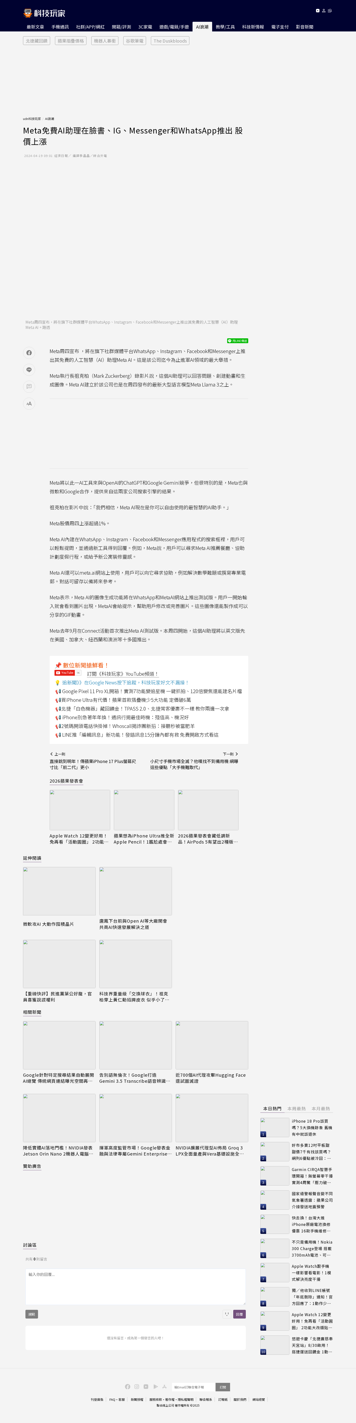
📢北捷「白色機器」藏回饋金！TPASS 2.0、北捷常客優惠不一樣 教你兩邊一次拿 (142, 708)
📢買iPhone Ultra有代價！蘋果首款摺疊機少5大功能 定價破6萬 (123, 699)
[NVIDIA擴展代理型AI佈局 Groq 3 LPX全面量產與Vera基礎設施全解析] (212, 1118)
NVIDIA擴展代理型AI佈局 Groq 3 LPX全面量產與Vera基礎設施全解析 (210, 1151)
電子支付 (280, 26)
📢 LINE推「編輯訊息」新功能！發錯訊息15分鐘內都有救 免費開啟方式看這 (137, 734)
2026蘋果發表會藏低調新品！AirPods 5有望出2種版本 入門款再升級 (208, 839)
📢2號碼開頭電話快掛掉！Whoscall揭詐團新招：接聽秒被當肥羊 (125, 725)
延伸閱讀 (32, 858)
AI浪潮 (202, 26)
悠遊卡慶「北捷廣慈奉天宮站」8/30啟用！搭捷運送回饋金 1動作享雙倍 (312, 1345)
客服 (121, 1399)
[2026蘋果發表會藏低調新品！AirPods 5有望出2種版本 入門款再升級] (208, 810)
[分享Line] (29, 370)
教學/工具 (225, 26)
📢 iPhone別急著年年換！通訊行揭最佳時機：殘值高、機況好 (122, 717)
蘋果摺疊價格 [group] (71, 40)
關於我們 (240, 1399)
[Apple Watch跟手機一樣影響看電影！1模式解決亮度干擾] (274, 1272)
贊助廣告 (32, 1166)
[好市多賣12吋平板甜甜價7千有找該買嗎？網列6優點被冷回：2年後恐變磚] (274, 1151)
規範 (31, 1314)
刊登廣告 (97, 1399)
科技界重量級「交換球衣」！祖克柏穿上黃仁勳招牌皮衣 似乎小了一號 (134, 997)
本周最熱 (296, 1108)
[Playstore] (154, 1386)
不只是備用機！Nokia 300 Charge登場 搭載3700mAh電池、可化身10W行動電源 (312, 1248)
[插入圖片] (227, 1314)
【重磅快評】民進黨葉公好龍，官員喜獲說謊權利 (57, 997)
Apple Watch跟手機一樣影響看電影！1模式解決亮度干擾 (311, 1272)
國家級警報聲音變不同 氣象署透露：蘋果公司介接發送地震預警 (312, 1200)
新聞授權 (137, 1399)
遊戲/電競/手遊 (174, 26)
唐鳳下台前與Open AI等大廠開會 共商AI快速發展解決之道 (133, 924)
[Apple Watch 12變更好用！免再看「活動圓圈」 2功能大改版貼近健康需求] (80, 810)
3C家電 (145, 26)
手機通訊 (60, 26)
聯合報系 (206, 1399)
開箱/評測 (121, 26)
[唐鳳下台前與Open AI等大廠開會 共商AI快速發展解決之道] (135, 891)
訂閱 (223, 1387)
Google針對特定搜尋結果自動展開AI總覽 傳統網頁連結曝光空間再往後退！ (58, 1078)
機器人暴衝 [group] (105, 40)
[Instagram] (136, 1386)
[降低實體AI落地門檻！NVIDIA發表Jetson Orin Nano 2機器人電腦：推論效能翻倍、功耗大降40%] (59, 1118)
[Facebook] (127, 1386)
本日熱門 (272, 1108)
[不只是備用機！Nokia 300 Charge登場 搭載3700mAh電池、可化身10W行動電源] (274, 1248)
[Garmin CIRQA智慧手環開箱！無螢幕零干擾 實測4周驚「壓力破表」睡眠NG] (274, 1176)
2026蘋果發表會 (66, 781)
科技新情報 (253, 26)
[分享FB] (29, 353)
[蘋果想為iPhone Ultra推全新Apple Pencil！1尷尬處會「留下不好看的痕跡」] (144, 810)
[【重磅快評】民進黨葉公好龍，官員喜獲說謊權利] (59, 964)
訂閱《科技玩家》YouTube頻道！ (123, 673)
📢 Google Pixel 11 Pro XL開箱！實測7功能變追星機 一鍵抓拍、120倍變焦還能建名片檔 (148, 691)
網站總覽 (258, 1399)
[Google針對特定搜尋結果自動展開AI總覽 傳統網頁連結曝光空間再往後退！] (59, 1045)
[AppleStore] (163, 1386)
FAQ (112, 1399)
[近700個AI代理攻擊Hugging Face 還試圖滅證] (212, 1045)
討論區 (30, 1245)
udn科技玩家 (32, 118)
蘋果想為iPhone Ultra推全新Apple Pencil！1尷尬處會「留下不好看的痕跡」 (144, 839)
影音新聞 (304, 26)
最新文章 (35, 26)
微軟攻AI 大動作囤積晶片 (48, 924)
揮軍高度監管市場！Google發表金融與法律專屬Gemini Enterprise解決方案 (135, 1151)
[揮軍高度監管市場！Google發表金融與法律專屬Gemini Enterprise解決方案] (135, 1118)
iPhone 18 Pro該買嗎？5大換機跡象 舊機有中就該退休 (312, 1127)
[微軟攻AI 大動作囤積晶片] (59, 893)
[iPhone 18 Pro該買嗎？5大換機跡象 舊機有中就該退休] (274, 1127)
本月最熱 (321, 1108)
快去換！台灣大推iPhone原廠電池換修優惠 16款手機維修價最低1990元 (311, 1224)
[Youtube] (318, 11)
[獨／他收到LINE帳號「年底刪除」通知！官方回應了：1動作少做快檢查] (274, 1296)
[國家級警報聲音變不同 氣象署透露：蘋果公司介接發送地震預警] (274, 1200)
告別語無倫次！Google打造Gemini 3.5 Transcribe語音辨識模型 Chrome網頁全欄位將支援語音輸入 (134, 1078)
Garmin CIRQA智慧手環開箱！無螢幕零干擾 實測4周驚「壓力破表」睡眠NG (312, 1176)
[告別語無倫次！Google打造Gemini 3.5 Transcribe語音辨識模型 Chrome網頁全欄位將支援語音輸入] (135, 1045)
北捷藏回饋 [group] (36, 40)
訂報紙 (223, 1399)
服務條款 (155, 1399)
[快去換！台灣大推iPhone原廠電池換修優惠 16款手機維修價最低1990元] (274, 1224)
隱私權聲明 (185, 1399)
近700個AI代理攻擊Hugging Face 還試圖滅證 (211, 1078)
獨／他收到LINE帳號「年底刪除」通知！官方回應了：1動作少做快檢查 (312, 1296)
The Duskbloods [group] (170, 40)
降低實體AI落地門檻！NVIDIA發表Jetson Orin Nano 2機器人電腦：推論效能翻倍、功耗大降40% (58, 1151)
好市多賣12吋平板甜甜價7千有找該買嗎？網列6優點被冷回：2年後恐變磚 (311, 1151)
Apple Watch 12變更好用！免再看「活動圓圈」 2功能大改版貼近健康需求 (79, 839)
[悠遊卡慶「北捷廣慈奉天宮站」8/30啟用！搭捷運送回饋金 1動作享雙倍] (274, 1345)
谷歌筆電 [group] (134, 40)
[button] (324, 11)
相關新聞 (32, 1012)
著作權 (170, 1399)
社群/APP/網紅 (90, 26)
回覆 (239, 1314)
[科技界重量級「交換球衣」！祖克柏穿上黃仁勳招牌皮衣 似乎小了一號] (135, 964)
